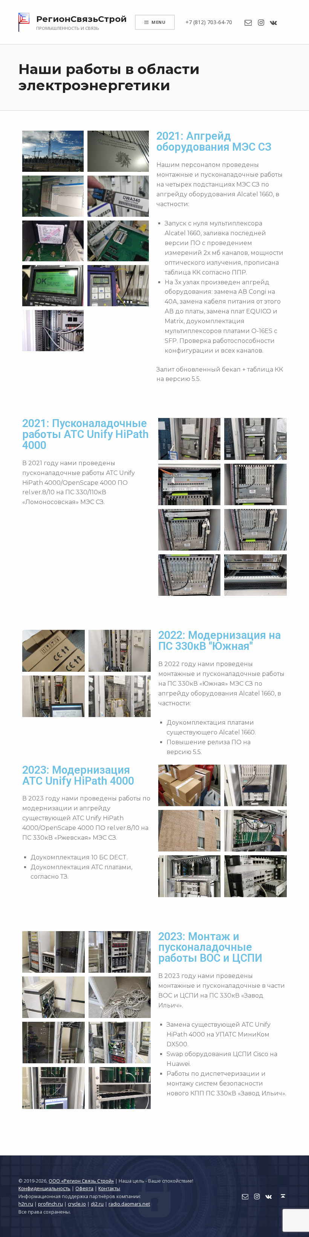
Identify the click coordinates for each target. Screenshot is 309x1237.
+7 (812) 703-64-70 (208, 22)
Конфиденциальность (44, 1188)
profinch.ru (50, 1203)
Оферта (84, 1188)
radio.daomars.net (129, 1203)
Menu (158, 22)
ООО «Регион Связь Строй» (81, 1180)
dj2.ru (97, 1203)
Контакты (109, 1188)
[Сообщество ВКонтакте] (274, 22)
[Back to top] (283, 1196)
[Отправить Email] (248, 22)
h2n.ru (25, 1203)
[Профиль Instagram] (261, 22)
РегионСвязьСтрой (81, 19)
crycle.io (77, 1203)
